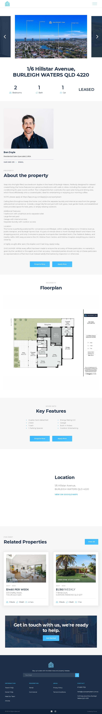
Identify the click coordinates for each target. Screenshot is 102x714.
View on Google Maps (66, 494)
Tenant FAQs (9, 688)
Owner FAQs (9, 692)
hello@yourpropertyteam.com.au (87, 692)
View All (91, 542)
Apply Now (62, 264)
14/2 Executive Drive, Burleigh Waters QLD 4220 (87, 697)
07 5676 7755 (81, 687)
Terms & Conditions (59, 692)
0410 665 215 (9, 162)
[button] (5, 37)
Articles (7, 701)
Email (21, 162)
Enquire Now (39, 264)
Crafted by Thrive (92, 711)
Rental (31, 688)
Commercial (33, 692)
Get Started (51, 638)
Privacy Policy (57, 688)
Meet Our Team (10, 696)
